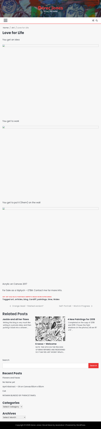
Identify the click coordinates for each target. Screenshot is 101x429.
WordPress (80, 425)
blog (26, 299)
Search (5, 360)
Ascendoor (59, 425)
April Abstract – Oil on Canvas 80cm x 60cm (23, 386)
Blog (15, 297)
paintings (21, 297)
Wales (56, 299)
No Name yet (8, 382)
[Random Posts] (93, 20)
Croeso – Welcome (46, 343)
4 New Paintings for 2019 (81, 319)
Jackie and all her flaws (15, 319)
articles (19, 299)
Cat (4, 391)
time (50, 299)
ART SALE (9, 297)
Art (3, 297)
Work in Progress (44, 297)
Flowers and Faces (11, 377)
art (12, 299)
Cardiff (32, 299)
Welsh (34, 297)
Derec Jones (50, 7)
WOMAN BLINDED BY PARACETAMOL (19, 395)
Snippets (28, 297)
